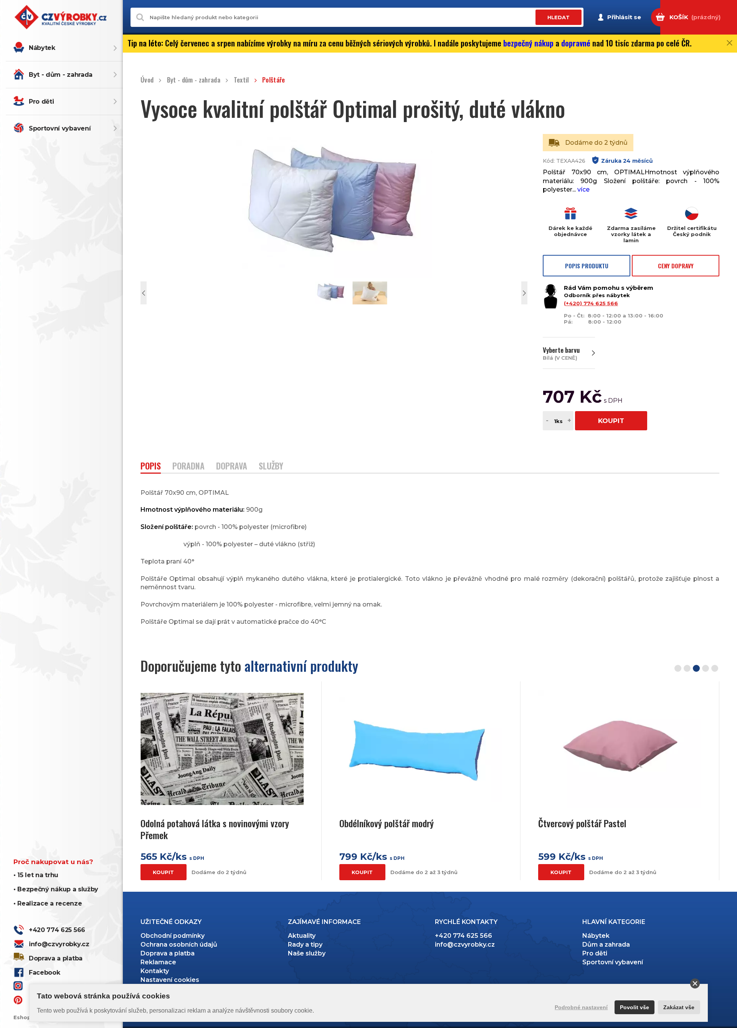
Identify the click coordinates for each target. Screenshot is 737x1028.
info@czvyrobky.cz (59, 944)
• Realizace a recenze (47, 903)
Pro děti (41, 101)
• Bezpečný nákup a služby (55, 889)
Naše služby (307, 953)
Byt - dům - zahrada (61, 74)
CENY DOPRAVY (676, 265)
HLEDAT (558, 17)
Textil (241, 80)
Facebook (44, 972)
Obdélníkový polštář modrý (386, 823)
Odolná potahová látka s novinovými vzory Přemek (214, 829)
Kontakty (154, 971)
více (583, 189)
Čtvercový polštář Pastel (582, 823)
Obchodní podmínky (172, 935)
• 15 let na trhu (35, 875)
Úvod (147, 80)
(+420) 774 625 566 (591, 303)
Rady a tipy (305, 944)
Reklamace (158, 962)
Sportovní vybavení (60, 128)
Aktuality (302, 935)
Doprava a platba (56, 958)
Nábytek (42, 47)
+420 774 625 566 (57, 930)
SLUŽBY (271, 466)
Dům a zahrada (606, 944)
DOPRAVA (231, 466)
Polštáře (273, 80)
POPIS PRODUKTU (586, 265)
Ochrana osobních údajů (178, 944)
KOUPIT (611, 421)
